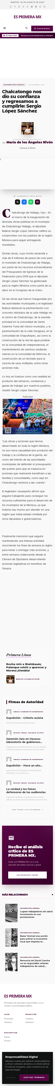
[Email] (44, 6)
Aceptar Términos (34, 1077)
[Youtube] (32, 6)
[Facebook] (15, 6)
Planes (7, 1037)
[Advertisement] (27, 59)
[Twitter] (11, 6)
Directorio (29, 1022)
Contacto (29, 1019)
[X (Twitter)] (17, 202)
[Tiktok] (27, 6)
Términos (8, 1022)
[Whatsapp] (40, 6)
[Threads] (23, 6)
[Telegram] (36, 6)
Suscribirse (42, 28)
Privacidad (10, 1077)
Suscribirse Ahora (27, 875)
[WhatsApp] (30, 202)
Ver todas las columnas (27, 809)
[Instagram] (19, 6)
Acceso (7, 1041)
